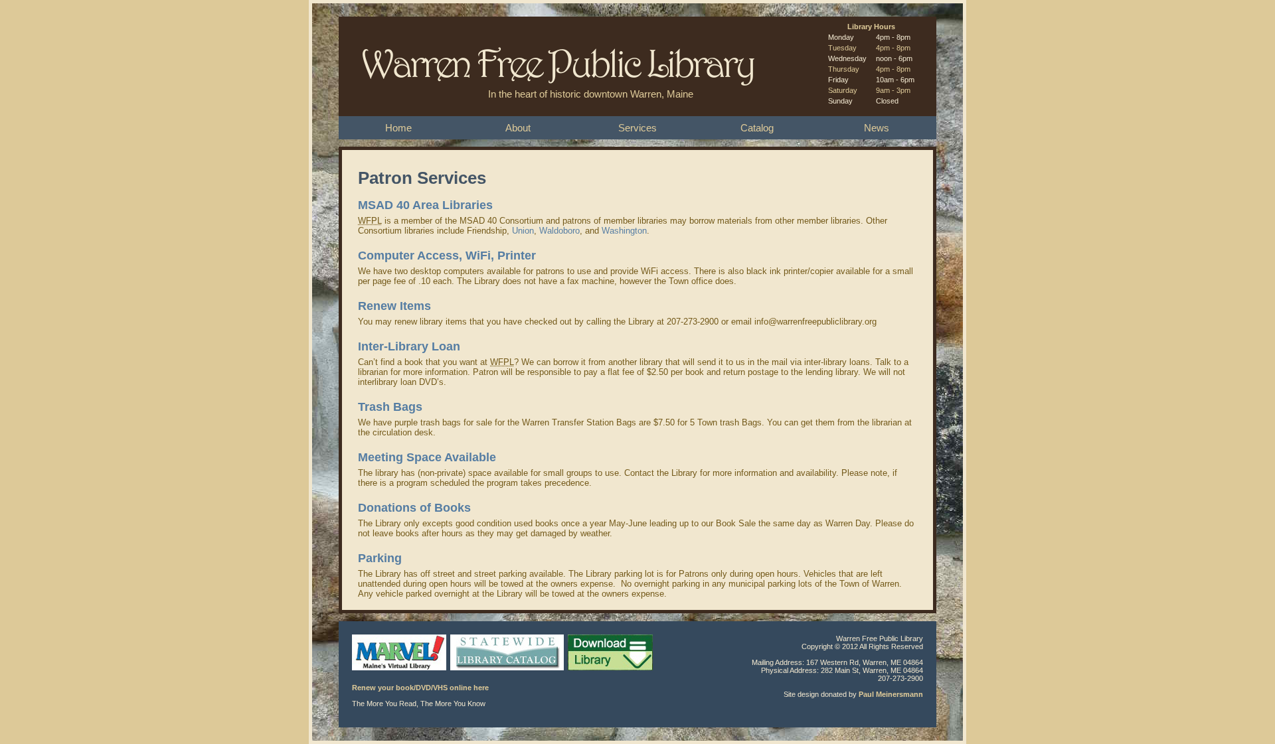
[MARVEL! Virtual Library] (400, 680)
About (518, 127)
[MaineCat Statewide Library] (508, 680)
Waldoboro (559, 231)
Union (523, 231)
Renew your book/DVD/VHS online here (420, 688)
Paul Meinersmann (891, 694)
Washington (624, 231)
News (876, 127)
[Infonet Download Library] (611, 680)
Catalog (757, 127)
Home (398, 127)
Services (637, 127)
